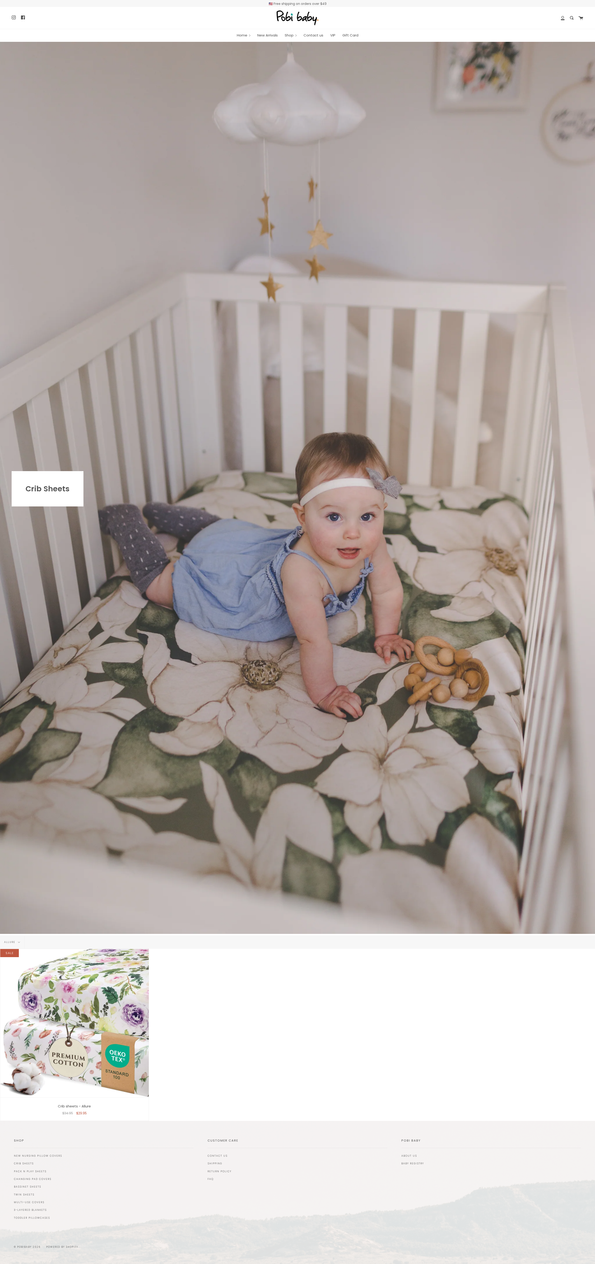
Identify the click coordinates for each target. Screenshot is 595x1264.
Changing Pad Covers (32, 1179)
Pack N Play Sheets (30, 1171)
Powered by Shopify (62, 1247)
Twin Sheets (24, 1194)
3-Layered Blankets (30, 1210)
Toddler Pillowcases (32, 1218)
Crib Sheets (24, 1163)
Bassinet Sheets (27, 1186)
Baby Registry (412, 1163)
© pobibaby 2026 (27, 1247)
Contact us (218, 1156)
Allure (10, 942)
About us (409, 1156)
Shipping (215, 1163)
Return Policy (219, 1171)
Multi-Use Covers (29, 1202)
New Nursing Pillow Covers (38, 1156)
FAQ (211, 1179)
